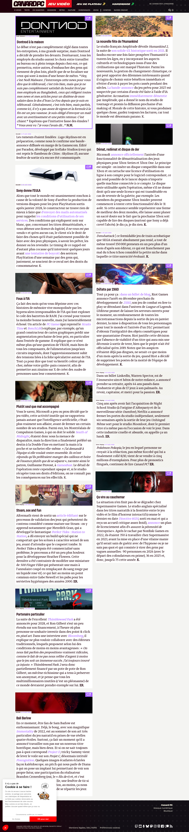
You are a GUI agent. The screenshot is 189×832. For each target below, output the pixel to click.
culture (71, 10)
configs (107, 10)
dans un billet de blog (135, 294)
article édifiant (67, 515)
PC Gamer (53, 324)
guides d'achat (121, 10)
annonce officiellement (127, 154)
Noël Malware (20, 36)
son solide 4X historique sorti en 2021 (137, 50)
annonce (154, 523)
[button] (5, 828)
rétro (62, 10)
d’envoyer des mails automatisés (64, 212)
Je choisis (16, 819)
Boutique (168, 811)
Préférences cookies (110, 827)
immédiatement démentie (148, 96)
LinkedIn (123, 376)
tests (27, 10)
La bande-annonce (120, 88)
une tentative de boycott (42, 253)
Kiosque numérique (163, 808)
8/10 (123, 456)
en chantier (38, 10)
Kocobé (98, 35)
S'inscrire (169, 4)
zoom (95, 10)
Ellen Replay (100, 372)
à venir (17, 10)
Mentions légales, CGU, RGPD (83, 827)
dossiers (51, 10)
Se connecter (156, 4)
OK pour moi (43, 819)
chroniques (84, 10)
